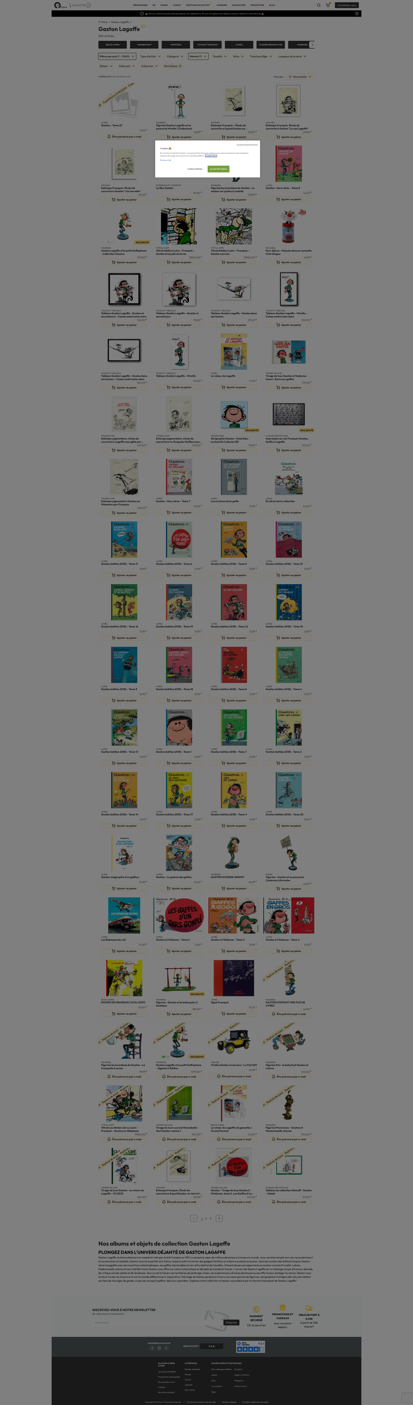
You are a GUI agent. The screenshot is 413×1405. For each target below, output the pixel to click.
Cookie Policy (211, 156)
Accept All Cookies (218, 169)
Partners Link (165, 160)
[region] (207, 158)
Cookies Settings (194, 169)
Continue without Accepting (247, 144)
